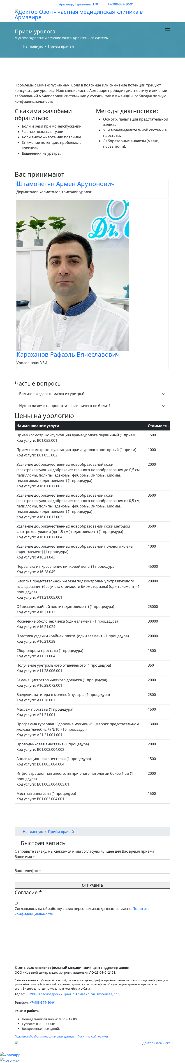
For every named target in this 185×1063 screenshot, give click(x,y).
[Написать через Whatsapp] (92, 1055)
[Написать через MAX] (92, 1060)
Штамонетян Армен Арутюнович (65, 183)
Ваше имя (25, 856)
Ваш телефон (28, 870)
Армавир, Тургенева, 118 (78, 4)
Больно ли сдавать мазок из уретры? (51, 393)
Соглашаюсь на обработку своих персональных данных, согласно (82, 911)
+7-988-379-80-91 (121, 4)
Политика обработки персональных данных (44, 1036)
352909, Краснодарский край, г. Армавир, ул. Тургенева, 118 (73, 994)
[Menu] (167, 28)
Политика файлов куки (92, 1036)
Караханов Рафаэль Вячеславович (68, 354)
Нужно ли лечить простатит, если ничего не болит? (64, 405)
